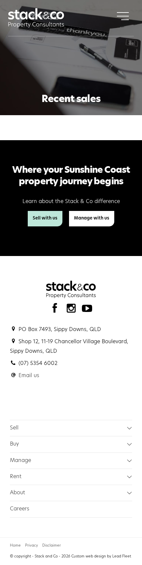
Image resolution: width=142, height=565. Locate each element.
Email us (28, 375)
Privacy (31, 546)
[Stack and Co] (36, 18)
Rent (15, 476)
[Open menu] (123, 16)
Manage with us (91, 218)
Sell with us (45, 218)
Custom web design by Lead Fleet (101, 556)
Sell (14, 428)
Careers (19, 509)
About (17, 493)
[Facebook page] (56, 310)
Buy (14, 444)
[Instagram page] (72, 310)
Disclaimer (51, 546)
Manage (20, 460)
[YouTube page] (87, 310)
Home (15, 546)
